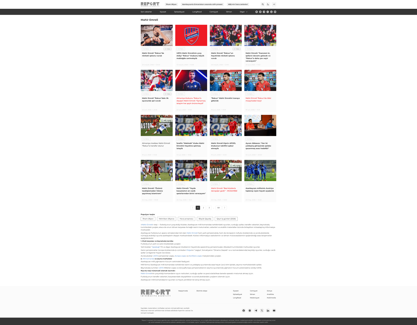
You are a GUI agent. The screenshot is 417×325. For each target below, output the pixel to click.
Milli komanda (148, 259)
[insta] (260, 12)
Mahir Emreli (147, 225)
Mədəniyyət (254, 298)
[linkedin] (271, 12)
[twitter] (267, 12)
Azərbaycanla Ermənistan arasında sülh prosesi (202, 4)
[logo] (150, 4)
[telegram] (264, 12)
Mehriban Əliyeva (166, 219)
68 (218, 208)
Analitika (270, 294)
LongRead (237, 298)
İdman (252, 294)
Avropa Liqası (180, 256)
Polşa (188, 250)
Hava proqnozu (186, 219)
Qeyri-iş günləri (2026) (226, 219)
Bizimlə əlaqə (202, 291)
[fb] (256, 12)
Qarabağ (155, 247)
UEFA (155, 256)
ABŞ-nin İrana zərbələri (238, 4)
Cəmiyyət (253, 291)
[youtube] (275, 12)
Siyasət (236, 291)
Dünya (269, 291)
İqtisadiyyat (237, 294)
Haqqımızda (183, 291)
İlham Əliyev (171, 4)
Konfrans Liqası (195, 256)
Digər (242, 12)
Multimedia (271, 298)
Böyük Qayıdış (205, 219)
